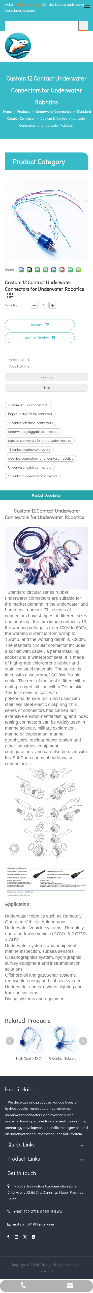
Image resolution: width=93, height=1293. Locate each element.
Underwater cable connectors (29, 467)
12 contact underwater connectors (33, 476)
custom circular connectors (27, 405)
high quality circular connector (30, 413)
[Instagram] (33, 1237)
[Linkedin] (16, 1237)
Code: (13, 366)
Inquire (37, 324)
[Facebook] (8, 1237)
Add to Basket (37, 337)
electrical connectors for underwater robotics (40, 458)
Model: (13, 359)
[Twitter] (25, 1237)
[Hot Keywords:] (83, 25)
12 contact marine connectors (29, 449)
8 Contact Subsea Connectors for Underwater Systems (63, 1058)
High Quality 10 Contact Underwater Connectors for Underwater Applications (30, 1058)
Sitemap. (46, 1270)
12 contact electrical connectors (30, 422)
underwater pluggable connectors (33, 431)
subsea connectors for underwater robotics (39, 440)
